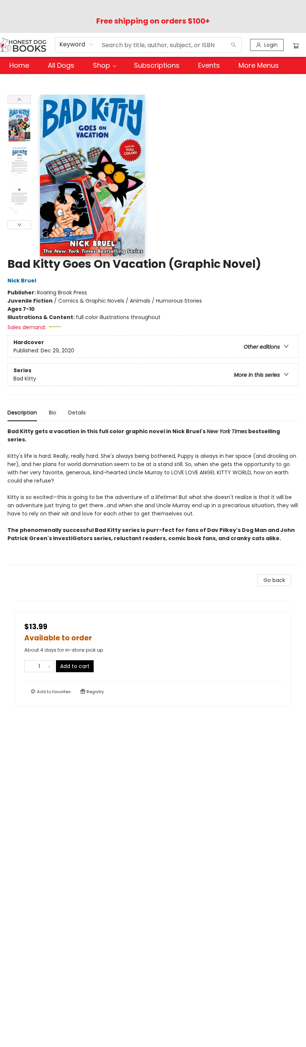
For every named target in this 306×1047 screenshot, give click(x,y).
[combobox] (76, 44)
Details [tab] (77, 412)
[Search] (233, 44)
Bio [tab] (52, 412)
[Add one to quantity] (49, 666)
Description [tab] (22, 412)
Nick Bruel (21, 280)
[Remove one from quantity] (29, 666)
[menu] (153, 65)
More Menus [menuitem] (258, 65)
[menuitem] (19, 65)
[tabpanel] (153, 496)
